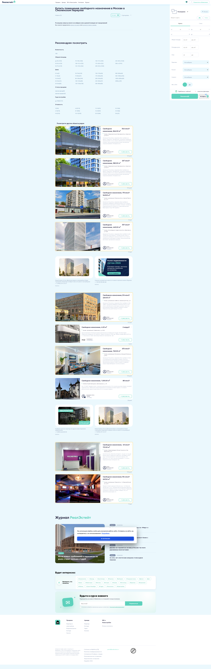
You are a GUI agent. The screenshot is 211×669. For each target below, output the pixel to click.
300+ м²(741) (118, 63)
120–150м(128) (79, 83)
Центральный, (111, 198)
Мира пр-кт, (128, 134)
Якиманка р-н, (118, 354)
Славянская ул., (97, 330)
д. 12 (107, 199)
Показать (184, 96)
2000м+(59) (118, 81)
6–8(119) (77, 108)
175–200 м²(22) (99, 63)
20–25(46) (98, 113)
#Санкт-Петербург (91, 586)
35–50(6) (117, 111)
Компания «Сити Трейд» (90, 395)
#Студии (101, 586)
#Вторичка (111, 579)
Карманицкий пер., (124, 300)
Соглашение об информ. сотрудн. (93, 654)
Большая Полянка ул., (127, 354)
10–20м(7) (58, 78)
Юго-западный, (111, 230)
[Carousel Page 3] (92, 153)
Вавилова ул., (128, 230)
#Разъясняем (142, 582)
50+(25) (117, 113)
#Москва (114, 582)
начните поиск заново (89, 25)
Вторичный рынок (71, 628)
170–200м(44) (99, 76)
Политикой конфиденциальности (117, 607)
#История (106, 582)
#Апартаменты (82, 579)
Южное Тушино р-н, (121, 450)
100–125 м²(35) (79, 63)
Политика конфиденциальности (93, 651)
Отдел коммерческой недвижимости (109, 151)
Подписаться (133, 603)
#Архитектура (101, 579)
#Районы (80, 586)
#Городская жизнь (131, 579)
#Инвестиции (88, 582)
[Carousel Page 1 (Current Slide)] (64, 153)
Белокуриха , (94, 383)
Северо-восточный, (112, 134)
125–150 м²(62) (79, 66)
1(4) (56, 53)
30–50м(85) (58, 83)
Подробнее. (106, 533)
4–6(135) (57, 113)
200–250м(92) (99, 78)
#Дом (148, 579)
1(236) (57, 108)
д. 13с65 (106, 231)
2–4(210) (57, 111)
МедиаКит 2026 (88, 661)
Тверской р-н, (118, 482)
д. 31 (111, 451)
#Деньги (141, 579)
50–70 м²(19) (58, 66)
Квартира (86, 623)
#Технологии (110, 586)
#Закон (80, 582)
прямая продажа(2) (60, 93)
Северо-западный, (112, 450)
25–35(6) (117, 108)
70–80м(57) (78, 76)
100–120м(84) (79, 81)
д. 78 (106, 383)
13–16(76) (98, 108)
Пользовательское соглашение (93, 656)
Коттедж (68, 630)
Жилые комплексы (107, 626)
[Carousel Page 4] (94, 249)
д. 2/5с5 (103, 330)
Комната (86, 630)
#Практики (132, 582)
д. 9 (129, 300)
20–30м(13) (58, 81)
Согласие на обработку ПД (91, 649)
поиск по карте (75, 25)
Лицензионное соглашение (91, 658)
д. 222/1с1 (106, 135)
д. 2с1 (107, 483)
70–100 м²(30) (79, 61)
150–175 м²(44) (99, 61)
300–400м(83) (99, 83)
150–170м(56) (99, 73)
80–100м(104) (79, 78)
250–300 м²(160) (119, 61)
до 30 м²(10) (58, 61)
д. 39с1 (105, 355)
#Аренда (92, 579)
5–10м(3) (57, 76)
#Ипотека (98, 582)
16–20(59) (98, 111)
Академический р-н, (120, 230)
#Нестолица (123, 582)
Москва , (106, 134)
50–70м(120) (78, 73)
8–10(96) (77, 111)
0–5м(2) (57, 73)
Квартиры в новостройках (70, 625)
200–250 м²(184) (99, 66)
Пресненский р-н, (119, 198)
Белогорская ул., (100, 383)
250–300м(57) (99, 81)
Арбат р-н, (117, 300)
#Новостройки (120, 586)
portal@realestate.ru (113, 649)
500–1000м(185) (119, 76)
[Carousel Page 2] (78, 153)
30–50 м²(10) (58, 63)
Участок (68, 633)
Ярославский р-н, (121, 134)
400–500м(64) (119, 73)
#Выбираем (120, 579)
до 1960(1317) (59, 101)
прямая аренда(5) (60, 91)
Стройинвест (90, 339)
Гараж (86, 628)
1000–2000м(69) (119, 78)
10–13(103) (78, 113)
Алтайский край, (86, 383)
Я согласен (105, 538)
